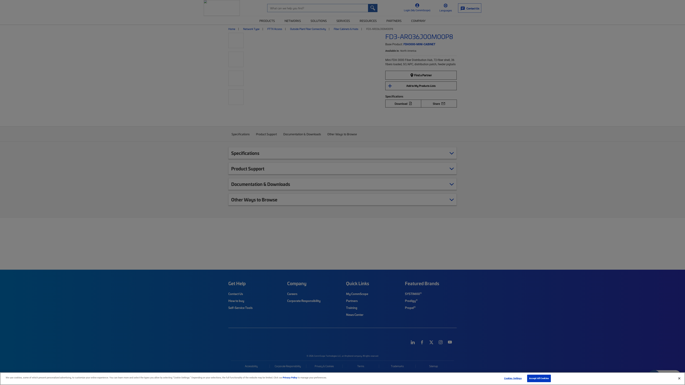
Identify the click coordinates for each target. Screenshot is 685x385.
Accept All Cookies (539, 378)
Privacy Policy (290, 377)
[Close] (679, 378)
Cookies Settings (513, 378)
